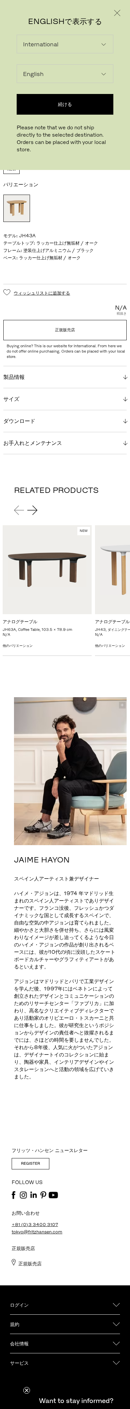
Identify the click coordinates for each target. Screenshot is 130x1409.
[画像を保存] (122, 705)
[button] (76, 1400)
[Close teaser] (26, 1390)
